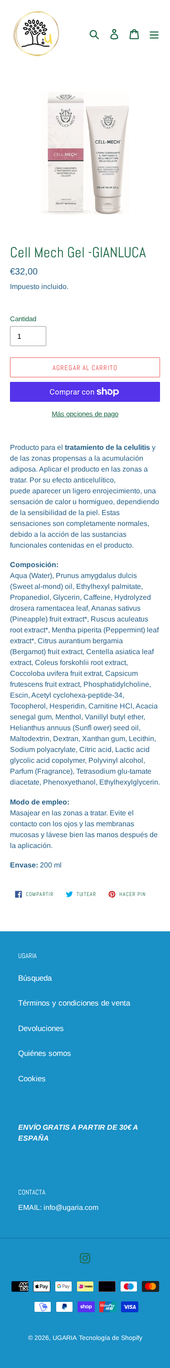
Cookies (32, 1078)
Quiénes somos (44, 1053)
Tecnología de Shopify (110, 1337)
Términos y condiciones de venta (74, 1003)
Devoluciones (41, 1028)
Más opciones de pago (85, 414)
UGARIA (65, 1337)
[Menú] (154, 34)
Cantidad (23, 319)
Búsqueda (35, 978)
